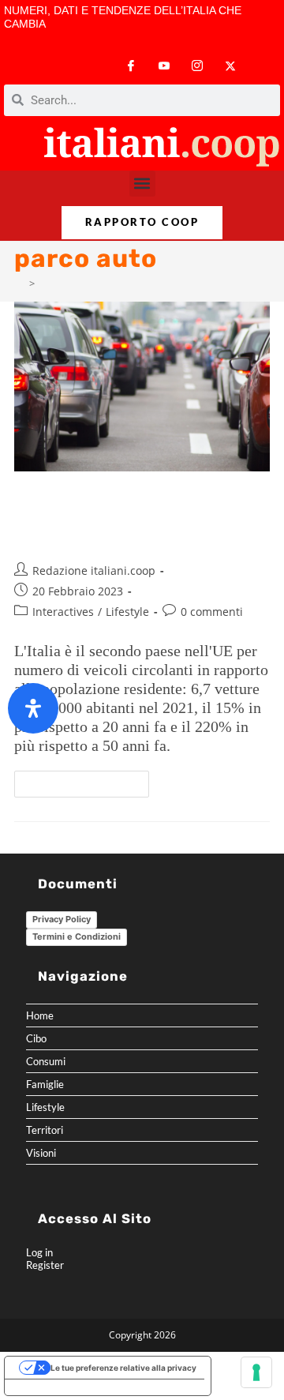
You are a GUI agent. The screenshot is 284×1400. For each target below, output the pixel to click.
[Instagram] (197, 65)
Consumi (45, 1061)
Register (45, 1265)
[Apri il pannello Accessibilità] (33, 708)
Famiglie (45, 1084)
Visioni (41, 1153)
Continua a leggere (88, 780)
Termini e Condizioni (76, 936)
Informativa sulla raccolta (62, 1387)
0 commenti (212, 611)
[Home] (19, 283)
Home (40, 1015)
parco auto (65, 283)
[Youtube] (164, 65)
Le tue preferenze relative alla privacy (123, 1367)
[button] (142, 184)
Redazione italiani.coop (93, 570)
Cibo (36, 1038)
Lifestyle (127, 611)
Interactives (63, 611)
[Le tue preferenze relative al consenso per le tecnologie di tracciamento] (256, 1372)
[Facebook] (130, 65)
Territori (44, 1130)
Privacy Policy (61, 919)
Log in (39, 1252)
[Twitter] (230, 65)
